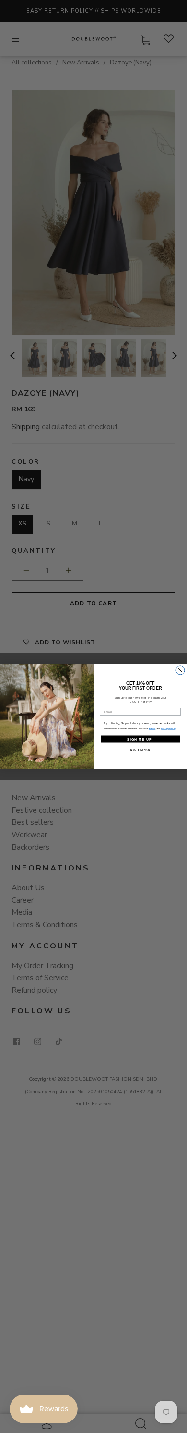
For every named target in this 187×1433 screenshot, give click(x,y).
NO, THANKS (140, 750)
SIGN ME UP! (140, 739)
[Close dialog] (180, 670)
